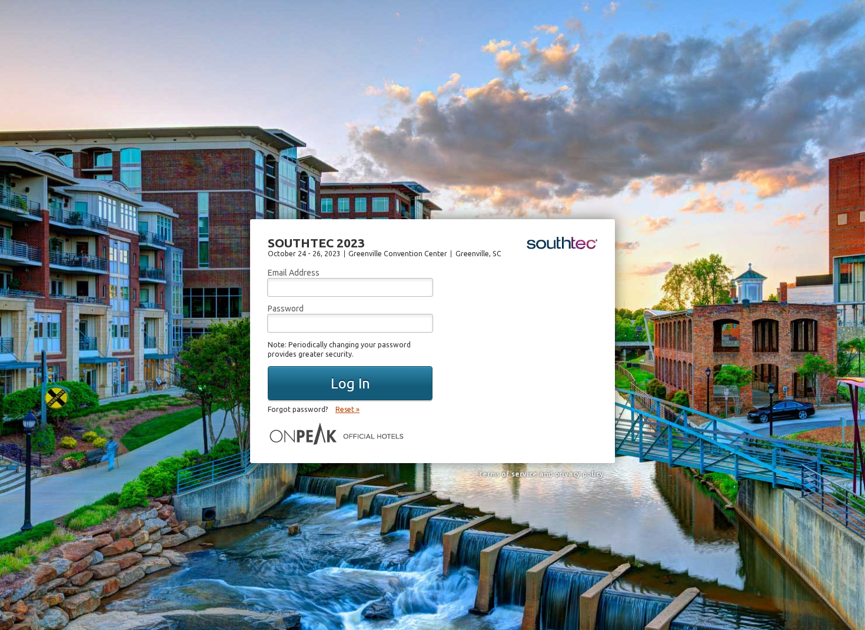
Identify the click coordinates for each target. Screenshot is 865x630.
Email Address (294, 272)
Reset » (347, 409)
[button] (350, 383)
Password (286, 308)
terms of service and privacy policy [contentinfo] (541, 474)
